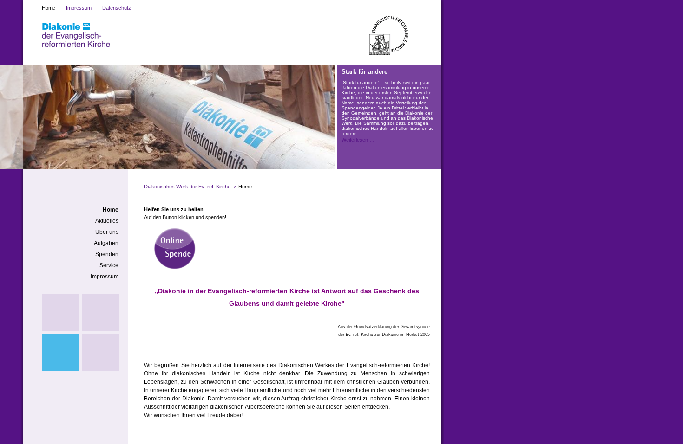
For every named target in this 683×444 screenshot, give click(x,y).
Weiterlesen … (358, 139)
